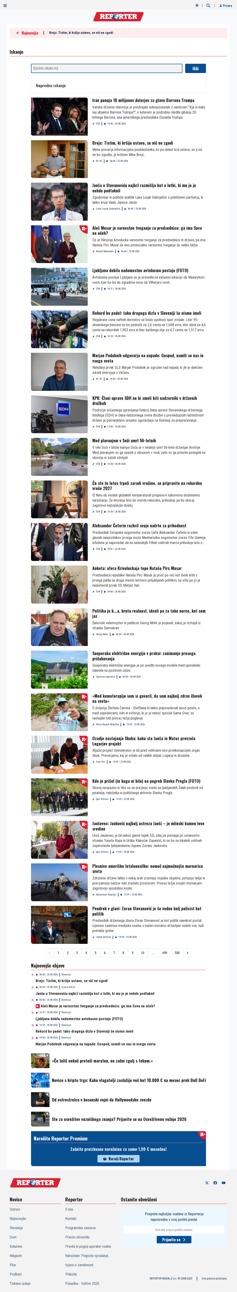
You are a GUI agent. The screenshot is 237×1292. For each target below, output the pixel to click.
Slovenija (66, 974)
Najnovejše (18, 1218)
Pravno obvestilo (77, 1237)
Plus (13, 1265)
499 (164, 953)
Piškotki (71, 1274)
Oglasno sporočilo (105, 676)
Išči (196, 68)
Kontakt (70, 1218)
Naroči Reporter (121, 1159)
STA (98, 123)
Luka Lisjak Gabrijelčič (108, 208)
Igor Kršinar (102, 799)
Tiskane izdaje (20, 1283)
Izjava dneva (68, 987)
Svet (13, 1237)
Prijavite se (171, 1239)
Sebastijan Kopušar (106, 894)
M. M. (99, 160)
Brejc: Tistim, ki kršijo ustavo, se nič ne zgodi (81, 33)
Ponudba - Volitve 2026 (82, 1283)
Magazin (16, 1256)
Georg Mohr (102, 634)
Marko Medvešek (105, 251)
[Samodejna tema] (197, 5)
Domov (15, 1209)
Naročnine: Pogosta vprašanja (86, 1256)
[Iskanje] (208, 5)
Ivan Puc (100, 761)
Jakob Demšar (103, 937)
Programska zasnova (80, 1228)
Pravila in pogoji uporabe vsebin (88, 1246)
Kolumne (16, 1246)
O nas (69, 1209)
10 (142, 953)
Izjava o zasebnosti (79, 1265)
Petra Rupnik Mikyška (107, 724)
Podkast (16, 1274)
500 (177, 953)
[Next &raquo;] (187, 952)
